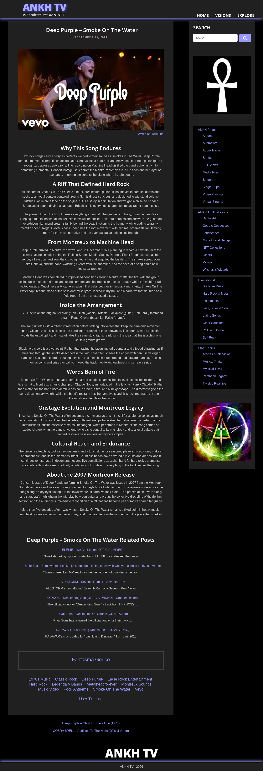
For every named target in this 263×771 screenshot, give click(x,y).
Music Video (48, 689)
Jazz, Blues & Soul (216, 308)
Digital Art (209, 218)
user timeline (90, 699)
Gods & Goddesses (216, 225)
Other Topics (206, 348)
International (206, 280)
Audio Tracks (212, 150)
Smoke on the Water (111, 689)
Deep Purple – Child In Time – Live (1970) (91, 723)
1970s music (39, 679)
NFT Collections (214, 247)
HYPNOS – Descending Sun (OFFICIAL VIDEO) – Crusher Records (92, 597)
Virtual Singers (213, 201)
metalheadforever (102, 684)
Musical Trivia (212, 361)
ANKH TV (45, 7)
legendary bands (67, 684)
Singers (208, 179)
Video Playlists (213, 194)
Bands (207, 157)
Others (207, 255)
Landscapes (211, 233)
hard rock (38, 684)
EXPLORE (245, 15)
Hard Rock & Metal (216, 293)
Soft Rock (209, 337)
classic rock (66, 679)
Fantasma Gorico (91, 659)
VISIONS (223, 15)
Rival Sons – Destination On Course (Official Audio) (93, 613)
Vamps (207, 262)
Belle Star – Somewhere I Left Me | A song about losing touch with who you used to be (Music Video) (93, 565)
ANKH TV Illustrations (213, 212)
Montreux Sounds (136, 684)
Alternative (210, 143)
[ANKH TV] (222, 113)
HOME (203, 15)
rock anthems (76, 689)
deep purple (92, 679)
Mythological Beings (216, 240)
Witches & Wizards (216, 269)
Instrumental (211, 301)
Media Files (211, 172)
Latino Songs (212, 315)
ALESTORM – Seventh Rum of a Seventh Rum (93, 581)
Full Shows (210, 165)
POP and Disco (213, 330)
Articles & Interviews (216, 354)
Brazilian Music (213, 286)
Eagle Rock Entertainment (129, 679)
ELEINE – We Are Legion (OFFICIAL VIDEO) (92, 549)
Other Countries (213, 323)
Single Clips (211, 187)
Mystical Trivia (212, 368)
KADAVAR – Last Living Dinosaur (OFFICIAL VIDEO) (92, 630)
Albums (208, 135)
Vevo (139, 689)
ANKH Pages (207, 129)
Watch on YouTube (151, 134)
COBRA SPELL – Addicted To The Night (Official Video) (91, 730)
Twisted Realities (214, 383)
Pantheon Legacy (215, 376)
